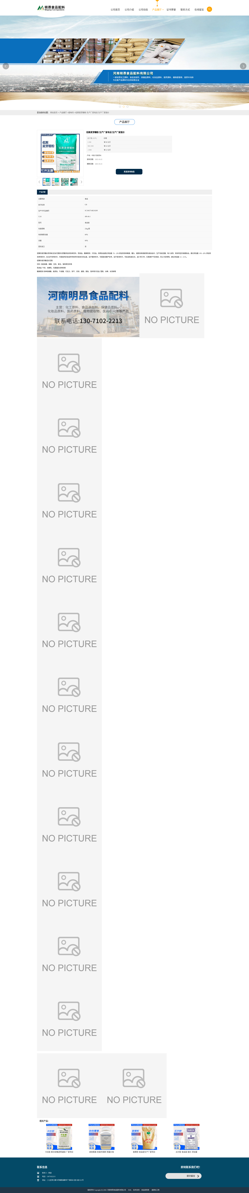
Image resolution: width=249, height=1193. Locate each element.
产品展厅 (63, 113)
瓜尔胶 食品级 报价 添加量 (186, 1152)
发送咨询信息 (129, 172)
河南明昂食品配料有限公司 (116, 1190)
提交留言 (191, 1176)
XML (130, 1190)
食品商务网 (145, 1190)
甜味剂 (71, 113)
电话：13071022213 (48, 1176)
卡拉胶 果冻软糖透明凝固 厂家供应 (59, 1152)
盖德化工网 (155, 1190)
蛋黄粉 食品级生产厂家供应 (144, 1152)
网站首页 (53, 113)
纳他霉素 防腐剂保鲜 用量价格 (101, 1152)
